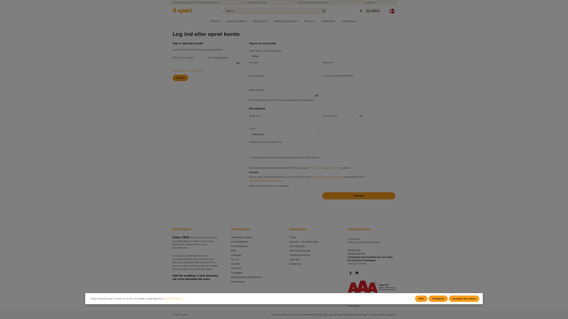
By (362, 115)
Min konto (236, 268)
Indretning (295, 263)
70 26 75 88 (354, 250)
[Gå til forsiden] (182, 11)
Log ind (180, 78)
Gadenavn (255, 115)
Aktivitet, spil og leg (300, 250)
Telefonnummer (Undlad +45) (266, 142)
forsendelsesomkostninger (314, 314)
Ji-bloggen (237, 272)
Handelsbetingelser (241, 237)
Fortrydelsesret (239, 246)
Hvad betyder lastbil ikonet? (246, 277)
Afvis (421, 298)
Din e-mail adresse (184, 57)
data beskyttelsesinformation (326, 176)
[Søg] (324, 11)
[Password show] (238, 63)
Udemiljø (294, 259)
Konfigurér (438, 298)
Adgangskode (257, 89)
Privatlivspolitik (239, 241)
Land (252, 128)
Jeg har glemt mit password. (188, 70)
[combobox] (271, 11)
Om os (234, 259)
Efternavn (329, 62)
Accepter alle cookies (464, 298)
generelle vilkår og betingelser (265, 180)
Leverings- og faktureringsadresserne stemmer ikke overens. (285, 157)
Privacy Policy (316, 167)
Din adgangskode (218, 57)
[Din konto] (361, 11)
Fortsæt (359, 195)
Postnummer (330, 115)
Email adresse (257, 75)
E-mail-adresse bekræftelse (338, 75)
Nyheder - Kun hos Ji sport (303, 241)
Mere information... (173, 298)
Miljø (233, 250)
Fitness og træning (299, 255)
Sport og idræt (297, 246)
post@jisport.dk (356, 253)
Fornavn (254, 62)
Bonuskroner (238, 281)
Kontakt (235, 263)
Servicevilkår (335, 167)
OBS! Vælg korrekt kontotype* (265, 50)
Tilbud (292, 237)
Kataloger (236, 255)
